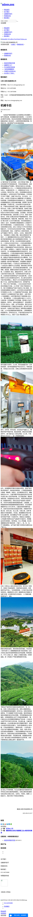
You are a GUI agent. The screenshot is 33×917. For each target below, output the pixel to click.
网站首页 (6, 9)
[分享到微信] (11, 824)
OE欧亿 (13, 44)
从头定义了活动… (9, 73)
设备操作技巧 (8, 14)
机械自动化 (7, 16)
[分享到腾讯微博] (7, 824)
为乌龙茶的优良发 (9, 67)
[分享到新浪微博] (5, 824)
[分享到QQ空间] (3, 824)
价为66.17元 (9, 828)
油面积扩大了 (8, 65)
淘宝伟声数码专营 (9, 63)
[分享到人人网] (9, 824)
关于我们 (6, 11)
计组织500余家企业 (10, 71)
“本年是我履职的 (9, 69)
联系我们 (6, 18)
